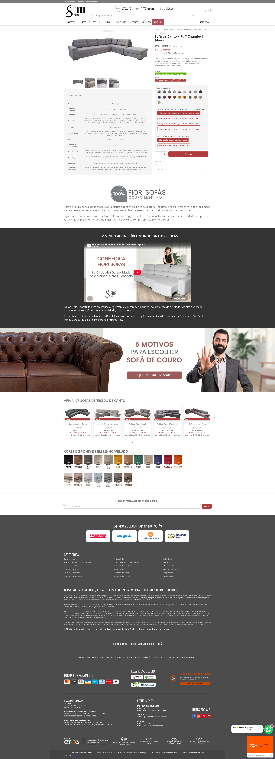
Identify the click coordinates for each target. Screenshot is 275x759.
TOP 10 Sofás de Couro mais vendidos (77, 562)
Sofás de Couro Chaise (72, 566)
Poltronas (108, 22)
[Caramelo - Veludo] (195, 97)
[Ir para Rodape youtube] (209, 716)
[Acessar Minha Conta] (205, 12)
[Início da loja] (75, 11)
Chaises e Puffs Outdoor (171, 569)
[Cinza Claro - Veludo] (200, 97)
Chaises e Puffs (121, 22)
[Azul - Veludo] (159, 97)
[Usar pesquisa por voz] (193, 15)
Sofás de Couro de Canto (73, 576)
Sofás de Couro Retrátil (72, 573)
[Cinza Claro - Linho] (174, 92)
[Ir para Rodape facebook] (194, 716)
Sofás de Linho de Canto (122, 576)
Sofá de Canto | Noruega (107, 424)
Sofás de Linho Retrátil (122, 573)
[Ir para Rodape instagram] (199, 716)
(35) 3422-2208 (144, 710)
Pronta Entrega (168, 576)
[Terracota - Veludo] (185, 97)
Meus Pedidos (98, 657)
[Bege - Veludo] (195, 92)
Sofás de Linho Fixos (121, 569)
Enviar (206, 506)
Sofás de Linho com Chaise (123, 566)
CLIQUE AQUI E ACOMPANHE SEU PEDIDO (152, 717)
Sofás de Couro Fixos (71, 569)
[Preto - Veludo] (200, 92)
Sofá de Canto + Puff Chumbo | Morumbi (197, 30)
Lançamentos (146, 22)
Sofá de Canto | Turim (78, 424)
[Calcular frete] (205, 169)
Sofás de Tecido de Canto (172, 30)
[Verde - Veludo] (190, 97)
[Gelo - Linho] (185, 92)
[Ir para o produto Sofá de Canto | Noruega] (107, 413)
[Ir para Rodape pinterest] (204, 716)
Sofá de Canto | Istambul (167, 424)
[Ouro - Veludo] (179, 97)
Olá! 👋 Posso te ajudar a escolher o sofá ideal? (243, 729)
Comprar (188, 154)
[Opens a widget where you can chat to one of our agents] (260, 746)
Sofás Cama (97, 22)
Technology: (68, 755)
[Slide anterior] (60, 418)
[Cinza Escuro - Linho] (169, 92)
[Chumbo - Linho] (164, 92)
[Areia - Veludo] (159, 102)
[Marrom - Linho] (159, 92)
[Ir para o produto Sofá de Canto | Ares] (197, 413)
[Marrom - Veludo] (174, 97)
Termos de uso (157, 657)
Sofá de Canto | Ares (197, 424)
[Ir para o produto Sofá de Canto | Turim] (77, 413)
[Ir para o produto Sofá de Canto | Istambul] (167, 413)
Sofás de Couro (71, 22)
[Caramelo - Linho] (190, 92)
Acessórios (134, 22)
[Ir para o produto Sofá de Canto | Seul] (137, 413)
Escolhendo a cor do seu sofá (87, 2)
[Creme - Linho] (179, 92)
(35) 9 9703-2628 (145, 725)
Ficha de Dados (75, 95)
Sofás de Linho (85, 22)
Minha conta (84, 657)
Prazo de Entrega (113, 657)
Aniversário (158, 22)
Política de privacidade (186, 657)
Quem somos (70, 2)
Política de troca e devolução (135, 657)
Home (158, 30)
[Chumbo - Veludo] (164, 97)
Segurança (169, 657)
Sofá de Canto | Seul (137, 424)
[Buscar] (94, 15)
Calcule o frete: (160, 161)
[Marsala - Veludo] (169, 97)
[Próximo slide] (214, 418)
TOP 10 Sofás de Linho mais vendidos (127, 562)
